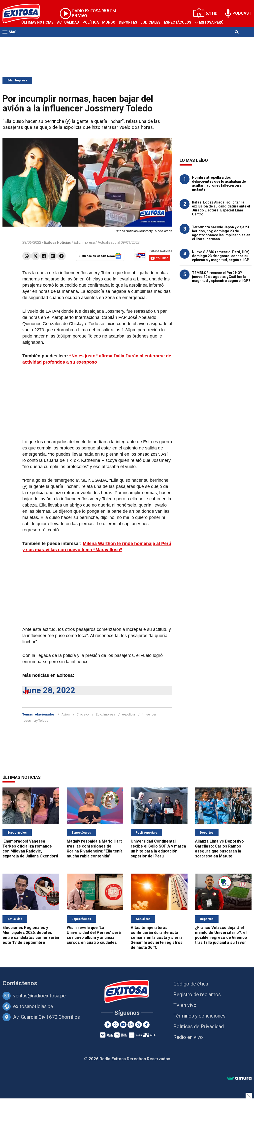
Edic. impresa (84, 242)
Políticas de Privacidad (198, 1026)
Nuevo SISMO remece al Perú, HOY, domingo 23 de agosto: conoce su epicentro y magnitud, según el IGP (220, 256)
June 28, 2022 (48, 690)
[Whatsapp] (26, 256)
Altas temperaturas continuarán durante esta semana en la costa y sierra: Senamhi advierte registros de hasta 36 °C (157, 937)
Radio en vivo (188, 1037)
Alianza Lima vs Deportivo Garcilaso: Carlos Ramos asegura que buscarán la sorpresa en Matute (219, 848)
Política (91, 22)
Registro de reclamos (197, 994)
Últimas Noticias (37, 22)
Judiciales (150, 22)
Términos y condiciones (199, 1016)
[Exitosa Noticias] (127, 992)
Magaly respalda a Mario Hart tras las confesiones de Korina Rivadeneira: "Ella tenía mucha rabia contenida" (95, 848)
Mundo (108, 22)
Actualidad (68, 22)
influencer (149, 714)
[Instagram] (130, 1024)
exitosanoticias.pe (33, 1006)
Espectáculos (177, 22)
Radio (50, 42)
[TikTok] (146, 1024)
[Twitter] (35, 256)
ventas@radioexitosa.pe (39, 996)
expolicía (128, 714)
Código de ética (190, 984)
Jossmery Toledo (36, 720)
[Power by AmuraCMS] (239, 1078)
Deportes (128, 22)
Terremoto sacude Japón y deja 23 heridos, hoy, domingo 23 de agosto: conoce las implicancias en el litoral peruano (221, 233)
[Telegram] (61, 256)
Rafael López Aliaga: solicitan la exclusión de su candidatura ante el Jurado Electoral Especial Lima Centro (221, 208)
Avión (66, 714)
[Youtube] (123, 1024)
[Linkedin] (52, 256)
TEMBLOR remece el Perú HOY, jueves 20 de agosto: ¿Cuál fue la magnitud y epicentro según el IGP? (221, 277)
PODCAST (242, 13)
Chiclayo (83, 714)
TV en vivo (184, 1005)
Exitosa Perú (211, 22)
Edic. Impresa (17, 80)
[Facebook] (44, 256)
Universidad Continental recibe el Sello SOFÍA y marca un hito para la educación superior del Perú (158, 848)
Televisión (31, 42)
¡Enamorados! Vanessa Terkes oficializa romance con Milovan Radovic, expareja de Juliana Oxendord (30, 848)
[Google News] (138, 1024)
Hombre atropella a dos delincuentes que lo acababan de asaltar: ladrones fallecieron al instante (219, 183)
